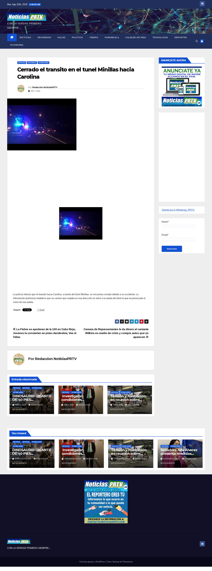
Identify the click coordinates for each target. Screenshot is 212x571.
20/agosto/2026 (23, 459)
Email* (165, 235)
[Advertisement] (81, 173)
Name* (165, 222)
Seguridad (44, 37)
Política (77, 37)
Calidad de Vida (135, 37)
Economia (16, 45)
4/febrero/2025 (171, 459)
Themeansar (127, 562)
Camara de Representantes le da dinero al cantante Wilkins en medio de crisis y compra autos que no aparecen (116, 333)
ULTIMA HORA (43, 62)
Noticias (25, 37)
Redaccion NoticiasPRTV (44, 87)
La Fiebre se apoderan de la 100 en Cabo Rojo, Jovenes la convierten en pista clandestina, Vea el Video (44, 333)
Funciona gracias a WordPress (92, 562)
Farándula (112, 37)
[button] (197, 41)
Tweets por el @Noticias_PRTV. (178, 210)
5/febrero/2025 (122, 459)
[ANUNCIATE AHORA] (182, 86)
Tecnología (160, 37)
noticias (16, 388)
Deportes (180, 37)
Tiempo (93, 37)
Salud (61, 37)
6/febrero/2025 (72, 459)
